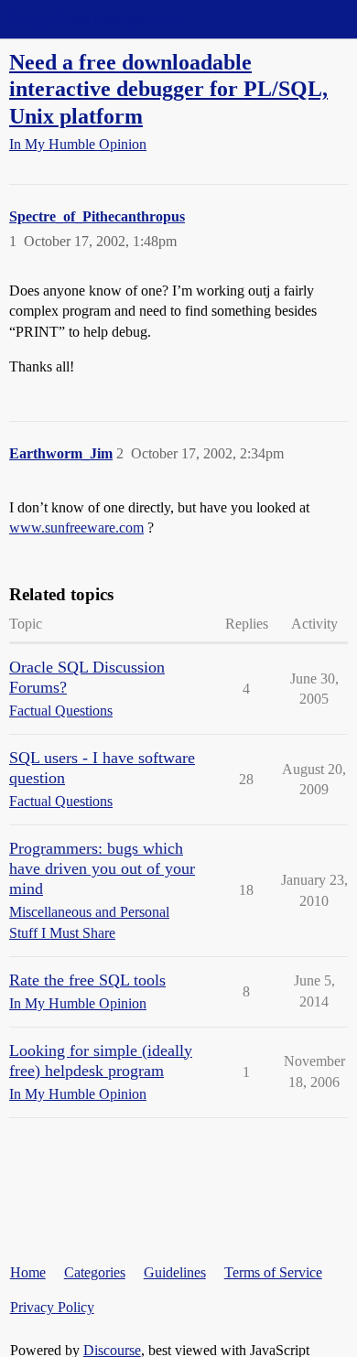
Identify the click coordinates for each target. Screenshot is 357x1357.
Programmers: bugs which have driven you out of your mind (102, 868)
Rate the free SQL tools (87, 980)
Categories (94, 1272)
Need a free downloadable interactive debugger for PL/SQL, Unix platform (168, 88)
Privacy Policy (52, 1307)
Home (28, 1272)
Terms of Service (273, 1272)
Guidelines (175, 1272)
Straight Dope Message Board (96, 19)
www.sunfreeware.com (76, 527)
